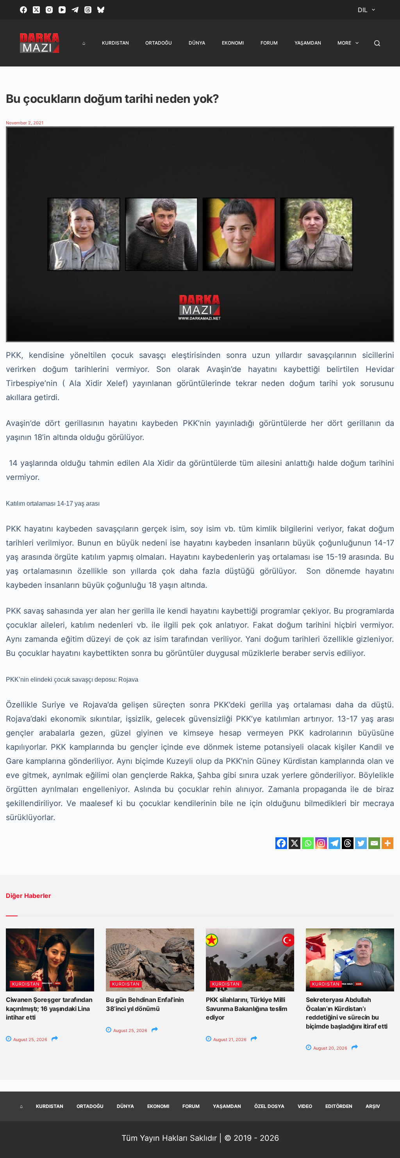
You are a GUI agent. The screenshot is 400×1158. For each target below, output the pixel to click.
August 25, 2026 (29, 1039)
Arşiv (373, 1106)
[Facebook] (23, 9)
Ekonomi (233, 43)
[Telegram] (75, 9)
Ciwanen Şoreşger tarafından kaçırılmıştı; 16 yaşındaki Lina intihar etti (49, 1008)
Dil (363, 10)
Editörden (338, 1106)
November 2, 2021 (24, 123)
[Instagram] (49, 9)
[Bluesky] (100, 9)
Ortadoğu (158, 43)
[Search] (377, 43)
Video (305, 1106)
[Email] (374, 843)
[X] (294, 843)
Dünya (197, 43)
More (344, 43)
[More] (387, 843)
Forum (269, 43)
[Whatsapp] (308, 843)
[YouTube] (62, 9)
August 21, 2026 (229, 1039)
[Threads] (87, 9)
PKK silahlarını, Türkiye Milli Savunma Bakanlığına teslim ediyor (247, 1008)
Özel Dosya (269, 1106)
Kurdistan (115, 43)
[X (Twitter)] (36, 9)
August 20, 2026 (329, 1048)
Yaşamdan (308, 43)
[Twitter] (361, 843)
